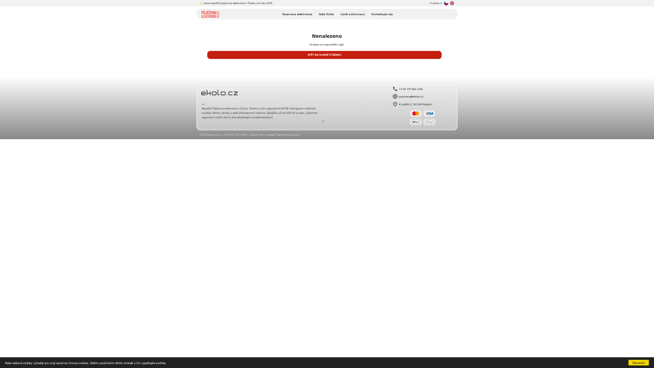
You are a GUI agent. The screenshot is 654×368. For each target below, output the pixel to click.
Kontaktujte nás (382, 14)
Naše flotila (326, 14)
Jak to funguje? (268, 134)
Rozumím (639, 363)
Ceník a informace (352, 14)
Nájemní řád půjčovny (288, 134)
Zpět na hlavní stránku (324, 54)
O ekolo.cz (436, 3)
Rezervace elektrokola (297, 14)
